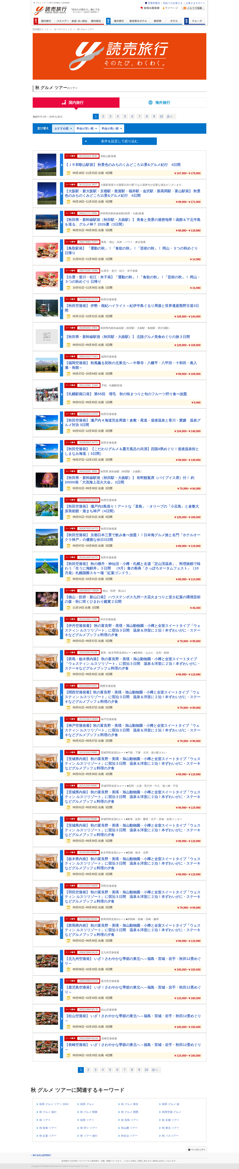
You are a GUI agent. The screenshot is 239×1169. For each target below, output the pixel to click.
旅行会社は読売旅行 (42, 1155)
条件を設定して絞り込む (119, 141)
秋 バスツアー (170, 1135)
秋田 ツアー (87, 1120)
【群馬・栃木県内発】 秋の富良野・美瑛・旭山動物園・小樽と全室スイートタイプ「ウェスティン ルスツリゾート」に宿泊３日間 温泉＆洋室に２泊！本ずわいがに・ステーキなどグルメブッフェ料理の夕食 (133, 663)
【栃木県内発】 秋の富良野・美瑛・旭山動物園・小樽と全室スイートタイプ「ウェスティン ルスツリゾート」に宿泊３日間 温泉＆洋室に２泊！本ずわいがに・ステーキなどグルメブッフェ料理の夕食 (133, 863)
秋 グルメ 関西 (129, 1111)
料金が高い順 (110, 128)
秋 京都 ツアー (170, 1120)
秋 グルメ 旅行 (48, 1111)
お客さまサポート (195, 3)
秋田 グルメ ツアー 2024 (54, 1104)
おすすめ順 (62, 128)
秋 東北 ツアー (170, 1127)
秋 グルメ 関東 (88, 1111)
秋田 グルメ (87, 1104)
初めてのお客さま (173, 3)
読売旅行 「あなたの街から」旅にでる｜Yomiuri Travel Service (67, 11)
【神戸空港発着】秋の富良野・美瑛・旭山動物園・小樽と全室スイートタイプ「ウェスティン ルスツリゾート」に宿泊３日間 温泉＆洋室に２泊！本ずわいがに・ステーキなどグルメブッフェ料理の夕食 (133, 730)
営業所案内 (154, 3)
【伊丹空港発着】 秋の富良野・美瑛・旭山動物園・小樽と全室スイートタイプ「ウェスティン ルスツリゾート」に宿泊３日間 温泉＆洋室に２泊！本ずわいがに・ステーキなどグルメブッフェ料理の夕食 (133, 630)
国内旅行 (76, 102)
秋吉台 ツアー (129, 1135)
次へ (170, 116)
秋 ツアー (45, 1120)
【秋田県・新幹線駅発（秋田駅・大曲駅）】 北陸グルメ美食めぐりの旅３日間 (127, 337)
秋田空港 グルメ (171, 1111)
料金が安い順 (85, 128)
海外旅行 (162, 102)
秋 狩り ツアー (88, 1127)
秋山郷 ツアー (129, 1127)
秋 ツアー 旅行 (88, 1135)
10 (161, 116)
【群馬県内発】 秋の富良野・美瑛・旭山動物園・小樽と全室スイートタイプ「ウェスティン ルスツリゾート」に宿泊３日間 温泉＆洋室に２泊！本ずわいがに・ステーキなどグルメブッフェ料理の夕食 (133, 930)
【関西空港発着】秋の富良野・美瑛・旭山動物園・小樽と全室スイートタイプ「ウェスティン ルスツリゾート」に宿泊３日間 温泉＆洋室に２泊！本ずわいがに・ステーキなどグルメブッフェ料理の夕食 (133, 696)
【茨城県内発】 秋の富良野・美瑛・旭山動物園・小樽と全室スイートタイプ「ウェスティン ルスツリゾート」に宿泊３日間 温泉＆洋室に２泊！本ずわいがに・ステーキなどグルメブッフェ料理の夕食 (133, 763)
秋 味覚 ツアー (48, 1127)
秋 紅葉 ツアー (48, 1135)
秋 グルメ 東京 (129, 1104)
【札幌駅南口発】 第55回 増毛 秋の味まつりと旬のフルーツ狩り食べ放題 (126, 394)
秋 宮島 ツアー (129, 1120)
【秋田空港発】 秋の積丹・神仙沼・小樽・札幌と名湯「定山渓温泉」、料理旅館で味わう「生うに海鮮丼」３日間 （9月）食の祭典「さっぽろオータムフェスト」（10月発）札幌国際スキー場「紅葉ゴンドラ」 (133, 568)
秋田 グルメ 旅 (170, 1104)
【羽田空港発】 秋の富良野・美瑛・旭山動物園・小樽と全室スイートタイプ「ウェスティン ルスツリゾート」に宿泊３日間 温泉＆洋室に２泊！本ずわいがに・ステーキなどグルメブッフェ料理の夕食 (133, 896)
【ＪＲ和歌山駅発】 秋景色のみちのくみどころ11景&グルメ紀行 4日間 (123, 165)
